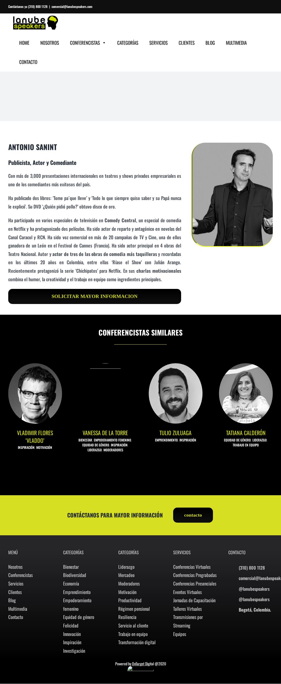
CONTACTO (28, 61)
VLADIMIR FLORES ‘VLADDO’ (35, 436)
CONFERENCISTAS (85, 42)
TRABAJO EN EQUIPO (246, 445)
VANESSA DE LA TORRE (105, 433)
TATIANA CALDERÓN (246, 433)
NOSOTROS (49, 42)
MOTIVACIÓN (44, 447)
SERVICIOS (158, 42)
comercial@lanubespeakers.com (72, 6)
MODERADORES (113, 449)
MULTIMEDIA (236, 42)
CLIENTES (187, 42)
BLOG (210, 42)
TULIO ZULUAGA (175, 433)
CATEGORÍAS (127, 42)
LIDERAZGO (95, 449)
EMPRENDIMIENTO (166, 440)
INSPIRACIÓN (26, 447)
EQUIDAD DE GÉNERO (95, 445)
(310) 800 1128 (37, 6)
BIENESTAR (85, 440)
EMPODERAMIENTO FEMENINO (112, 440)
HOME (24, 42)
